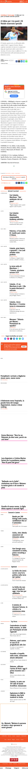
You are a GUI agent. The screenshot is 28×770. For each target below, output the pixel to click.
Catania (13, 736)
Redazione (13, 308)
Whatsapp (5, 768)
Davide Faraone (17, 579)
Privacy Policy (5, 763)
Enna (5, 739)
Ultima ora (22, 768)
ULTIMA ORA (4, 736)
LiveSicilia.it (4, 15)
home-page (11, 15)
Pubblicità (15, 763)
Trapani (22, 739)
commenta (18, 177)
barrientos (8, 173)
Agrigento (18, 736)
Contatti (10, 763)
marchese (17, 173)
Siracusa (17, 739)
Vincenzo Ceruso (17, 613)
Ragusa (13, 739)
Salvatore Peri (14, 237)
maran (12, 173)
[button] (2, 729)
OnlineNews (5, 379)
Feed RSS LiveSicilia (21, 763)
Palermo (9, 736)
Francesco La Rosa (15, 274)
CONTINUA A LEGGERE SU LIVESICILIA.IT (14, 188)
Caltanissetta (23, 736)
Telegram (13, 768)
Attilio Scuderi (14, 256)
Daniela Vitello (17, 556)
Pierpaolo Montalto (18, 595)
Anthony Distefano (12, 60)
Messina (9, 739)
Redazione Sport (14, 203)
